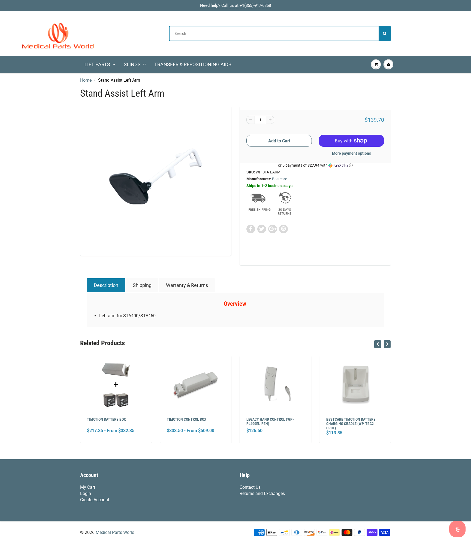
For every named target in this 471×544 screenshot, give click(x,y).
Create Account (94, 499)
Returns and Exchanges (262, 493)
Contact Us (250, 487)
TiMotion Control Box (186, 419)
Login (85, 493)
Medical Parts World (115, 532)
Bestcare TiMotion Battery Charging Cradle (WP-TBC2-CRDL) (351, 423)
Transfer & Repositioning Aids (192, 64)
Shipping (142, 285)
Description (106, 285)
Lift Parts (97, 64)
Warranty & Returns (187, 285)
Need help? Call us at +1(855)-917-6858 (235, 5)
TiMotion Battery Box (106, 419)
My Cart (87, 487)
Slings (132, 64)
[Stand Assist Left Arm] (156, 180)
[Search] (385, 33)
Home (86, 80)
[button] (315, 165)
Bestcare (279, 179)
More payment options (351, 153)
